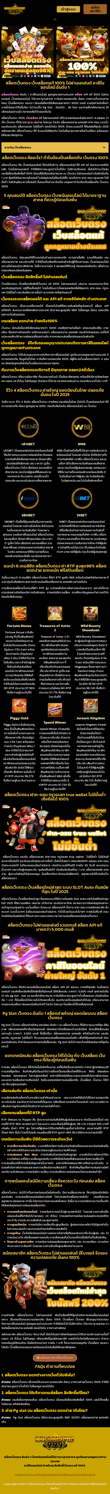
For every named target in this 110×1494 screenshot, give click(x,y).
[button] (55, 19)
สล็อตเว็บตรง (10, 94)
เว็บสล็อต (32, 118)
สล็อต (78, 94)
